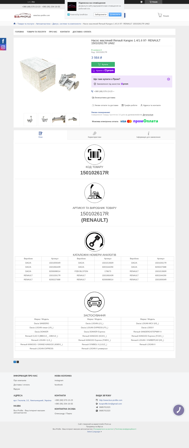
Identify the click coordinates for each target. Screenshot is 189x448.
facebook (59, 385)
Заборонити (100, 14)
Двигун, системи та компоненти (66, 24)
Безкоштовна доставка (105, 97)
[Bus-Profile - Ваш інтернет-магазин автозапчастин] (23, 15)
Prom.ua (108, 424)
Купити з (100, 70)
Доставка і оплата (82, 32)
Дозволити (115, 14)
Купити (105, 64)
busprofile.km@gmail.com (110, 404)
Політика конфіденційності (125, 429)
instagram (59, 380)
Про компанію (20, 380)
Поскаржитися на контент (104, 429)
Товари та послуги (25, 24)
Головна (19, 32)
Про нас (53, 32)
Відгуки (17, 389)
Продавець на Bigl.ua (94, 427)
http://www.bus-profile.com (110, 400)
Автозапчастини (43, 24)
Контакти (65, 32)
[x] (18, 362)
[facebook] (15, 362)
